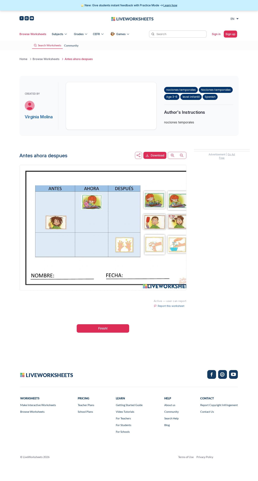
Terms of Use (186, 457)
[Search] (153, 33)
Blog (167, 425)
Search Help (171, 418)
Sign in (216, 34)
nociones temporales (181, 90)
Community (171, 411)
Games (120, 34)
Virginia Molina (39, 116)
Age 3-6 (171, 97)
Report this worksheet (171, 306)
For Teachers (123, 418)
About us (169, 405)
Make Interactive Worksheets (38, 405)
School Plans (85, 411)
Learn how (170, 5)
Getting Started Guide (129, 405)
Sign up (230, 34)
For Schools (123, 431)
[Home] (132, 18)
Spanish (210, 97)
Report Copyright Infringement (219, 405)
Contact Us (207, 411)
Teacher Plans (86, 405)
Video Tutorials (125, 411)
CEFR (96, 34)
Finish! (103, 328)
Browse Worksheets (32, 34)
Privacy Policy (204, 457)
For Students (123, 425)
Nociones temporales (216, 90)
